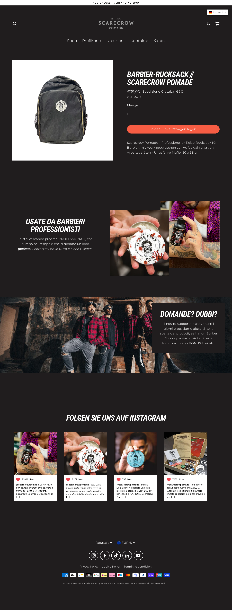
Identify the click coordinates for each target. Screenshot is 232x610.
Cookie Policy (111, 566)
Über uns (117, 40)
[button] (217, 12)
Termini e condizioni (138, 566)
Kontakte (139, 40)
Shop (72, 40)
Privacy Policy (88, 566)
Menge (132, 105)
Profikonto (92, 40)
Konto (159, 40)
